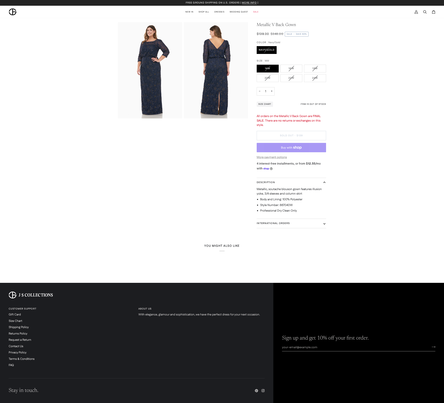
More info (249, 3)
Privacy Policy (18, 352)
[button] (204, 12)
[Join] (432, 347)
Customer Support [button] (22, 309)
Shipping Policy (19, 327)
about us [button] (145, 309)
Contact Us (16, 346)
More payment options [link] (272, 157)
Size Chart (15, 321)
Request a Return (20, 340)
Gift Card (15, 314)
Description (266, 182)
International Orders (273, 223)
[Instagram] (263, 390)
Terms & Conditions (22, 359)
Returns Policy (18, 334)
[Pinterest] (256, 390)
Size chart (264, 104)
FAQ (11, 365)
